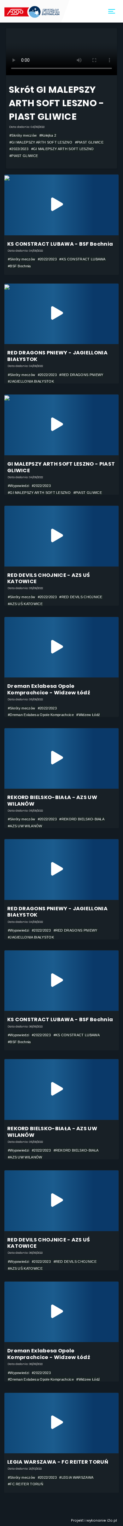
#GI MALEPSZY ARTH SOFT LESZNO (40, 142)
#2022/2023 (18, 149)
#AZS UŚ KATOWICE (25, 604)
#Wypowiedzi (18, 486)
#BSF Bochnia (19, 266)
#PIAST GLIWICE (89, 142)
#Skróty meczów (23, 135)
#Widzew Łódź (88, 715)
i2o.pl (112, 1520)
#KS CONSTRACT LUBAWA (82, 259)
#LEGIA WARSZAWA (76, 1477)
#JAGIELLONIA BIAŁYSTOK (31, 381)
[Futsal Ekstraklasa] (32, 11)
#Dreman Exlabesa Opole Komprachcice (41, 715)
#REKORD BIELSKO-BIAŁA (81, 819)
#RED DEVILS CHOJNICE (80, 597)
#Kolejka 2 (47, 135)
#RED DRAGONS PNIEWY (81, 375)
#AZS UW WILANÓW (25, 826)
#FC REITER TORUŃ (25, 1484)
